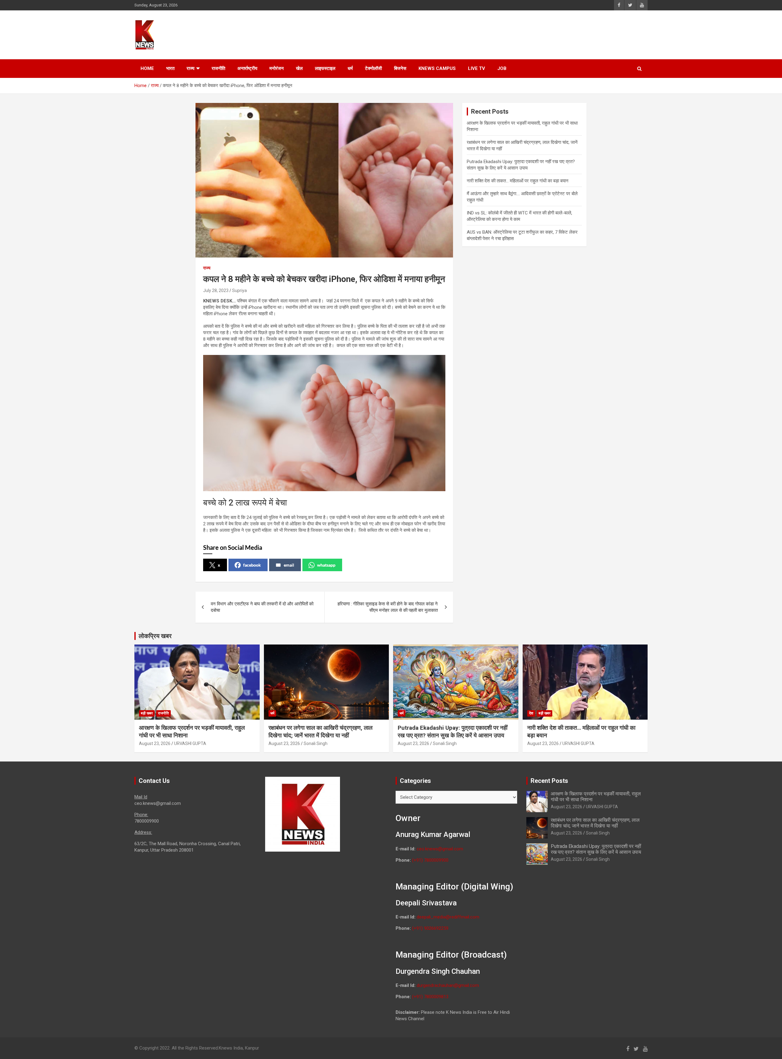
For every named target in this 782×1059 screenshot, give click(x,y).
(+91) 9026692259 (430, 928)
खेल (299, 68)
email (289, 565)
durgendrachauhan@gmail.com (448, 985)
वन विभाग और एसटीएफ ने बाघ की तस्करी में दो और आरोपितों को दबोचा (262, 607)
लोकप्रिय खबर (155, 636)
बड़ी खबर (147, 713)
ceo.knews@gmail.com (440, 849)
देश (531, 713)
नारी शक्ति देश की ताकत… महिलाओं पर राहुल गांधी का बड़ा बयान (517, 181)
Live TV (476, 68)
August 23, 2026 (154, 743)
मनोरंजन (276, 68)
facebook (252, 565)
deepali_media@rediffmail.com (448, 917)
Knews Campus (437, 68)
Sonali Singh (315, 743)
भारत (170, 68)
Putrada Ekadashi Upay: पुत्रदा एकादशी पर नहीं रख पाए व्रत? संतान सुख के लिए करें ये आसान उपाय (452, 731)
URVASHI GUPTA (190, 743)
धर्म (350, 68)
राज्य (190, 68)
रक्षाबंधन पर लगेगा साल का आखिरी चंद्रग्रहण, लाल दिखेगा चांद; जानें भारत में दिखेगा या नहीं (320, 731)
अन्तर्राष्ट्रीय (247, 68)
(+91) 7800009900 (430, 860)
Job (501, 68)
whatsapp (326, 565)
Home (147, 68)
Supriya (239, 290)
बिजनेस (400, 68)
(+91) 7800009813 (430, 996)
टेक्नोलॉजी (373, 68)
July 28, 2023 (215, 290)
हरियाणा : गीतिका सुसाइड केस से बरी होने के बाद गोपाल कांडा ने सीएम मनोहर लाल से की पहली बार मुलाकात (388, 607)
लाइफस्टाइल (325, 68)
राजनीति (218, 68)
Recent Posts (549, 780)
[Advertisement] (532, 34)
